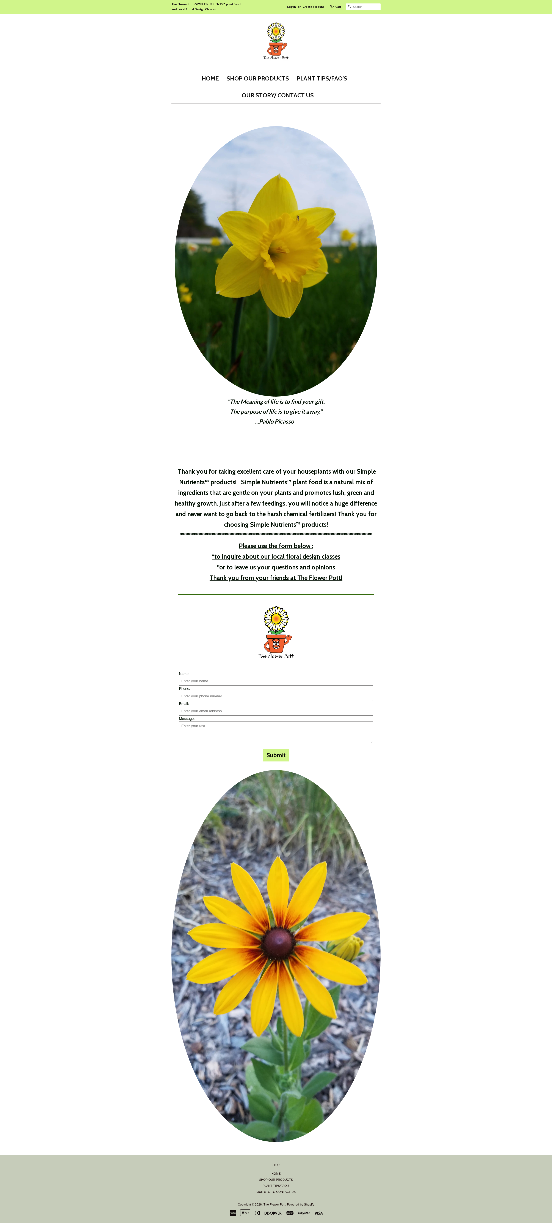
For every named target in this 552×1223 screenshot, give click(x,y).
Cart (338, 7)
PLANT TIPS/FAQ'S (322, 78)
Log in (291, 7)
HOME (210, 78)
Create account (313, 7)
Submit (276, 755)
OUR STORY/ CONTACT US (278, 95)
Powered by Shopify (300, 1204)
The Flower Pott (274, 1204)
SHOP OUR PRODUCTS (258, 78)
